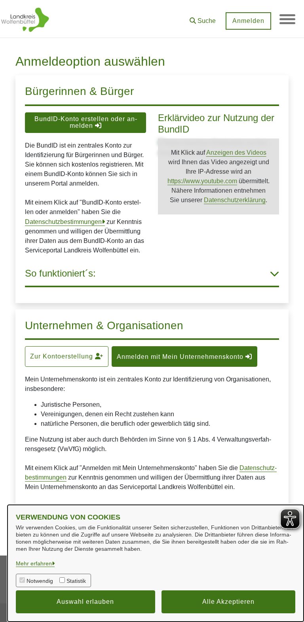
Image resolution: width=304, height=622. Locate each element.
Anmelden (248, 20)
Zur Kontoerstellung (62, 356)
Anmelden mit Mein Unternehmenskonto (181, 356)
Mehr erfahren (34, 563)
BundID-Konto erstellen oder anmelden (85, 122)
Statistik (76, 581)
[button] (203, 18)
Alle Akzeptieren (228, 601)
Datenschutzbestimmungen (63, 221)
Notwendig (40, 581)
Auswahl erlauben (85, 601)
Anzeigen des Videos (236, 152)
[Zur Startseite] (25, 19)
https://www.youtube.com (202, 181)
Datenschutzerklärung (235, 200)
